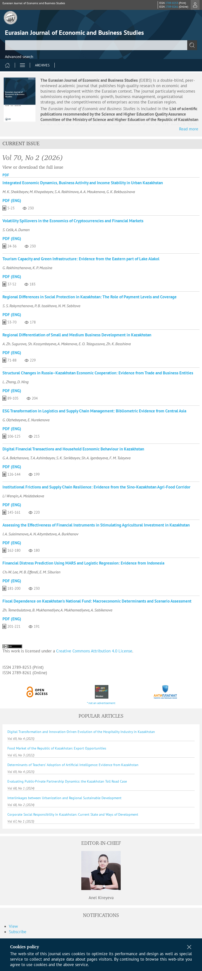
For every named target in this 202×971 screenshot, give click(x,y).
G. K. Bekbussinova (120, 191)
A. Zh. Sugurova (14, 343)
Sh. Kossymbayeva (42, 343)
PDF (5, 175)
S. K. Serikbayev (68, 457)
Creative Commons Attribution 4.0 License (94, 651)
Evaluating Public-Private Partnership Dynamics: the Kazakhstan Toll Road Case (67, 781)
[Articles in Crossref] (101, 692)
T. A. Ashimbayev (42, 457)
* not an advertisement (101, 703)
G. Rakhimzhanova (16, 267)
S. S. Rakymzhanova (17, 305)
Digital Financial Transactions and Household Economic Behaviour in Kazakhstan (73, 449)
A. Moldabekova (31, 495)
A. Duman (22, 229)
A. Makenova (67, 343)
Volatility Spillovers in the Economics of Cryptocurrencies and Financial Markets (72, 220)
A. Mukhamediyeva (74, 609)
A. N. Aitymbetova (43, 533)
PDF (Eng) (11, 200)
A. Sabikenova (101, 609)
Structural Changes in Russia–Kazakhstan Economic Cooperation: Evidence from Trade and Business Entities (97, 373)
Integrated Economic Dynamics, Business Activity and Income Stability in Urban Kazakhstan (82, 182)
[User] (195, 5)
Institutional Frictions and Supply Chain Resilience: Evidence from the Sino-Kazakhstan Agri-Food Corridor (96, 487)
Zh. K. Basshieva (118, 343)
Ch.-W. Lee (10, 571)
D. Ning (23, 381)
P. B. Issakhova (45, 305)
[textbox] (101, 45)
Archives (42, 65)
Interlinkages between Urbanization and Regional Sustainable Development (64, 798)
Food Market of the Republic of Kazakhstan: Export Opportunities (56, 748)
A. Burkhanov (68, 533)
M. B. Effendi (28, 571)
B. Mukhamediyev (45, 609)
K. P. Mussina (42, 267)
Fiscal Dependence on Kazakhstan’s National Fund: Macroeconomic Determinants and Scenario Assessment (96, 601)
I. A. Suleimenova (15, 533)
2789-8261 (171, 6)
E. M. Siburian (49, 571)
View (13, 926)
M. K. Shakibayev (15, 191)
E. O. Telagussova (92, 343)
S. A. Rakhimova (66, 191)
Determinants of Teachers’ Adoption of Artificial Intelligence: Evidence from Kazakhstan (72, 765)
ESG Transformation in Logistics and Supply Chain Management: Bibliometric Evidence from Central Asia (94, 411)
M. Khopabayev (41, 191)
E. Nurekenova (39, 419)
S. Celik (7, 229)
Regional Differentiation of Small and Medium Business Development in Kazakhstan (76, 335)
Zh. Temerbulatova (16, 609)
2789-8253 (171, 3)
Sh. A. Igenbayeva (94, 457)
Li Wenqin (10, 495)
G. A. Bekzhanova (15, 457)
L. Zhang (9, 381)
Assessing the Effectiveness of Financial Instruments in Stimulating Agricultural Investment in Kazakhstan (96, 525)
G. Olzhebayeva (14, 419)
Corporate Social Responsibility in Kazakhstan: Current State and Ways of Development (72, 814)
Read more (188, 129)
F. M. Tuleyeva (120, 457)
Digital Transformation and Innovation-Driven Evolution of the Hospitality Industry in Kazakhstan (81, 731)
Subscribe (17, 931)
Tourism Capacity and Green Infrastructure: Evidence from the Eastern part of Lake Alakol (80, 259)
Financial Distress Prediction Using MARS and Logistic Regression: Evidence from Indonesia (83, 563)
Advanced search (19, 56)
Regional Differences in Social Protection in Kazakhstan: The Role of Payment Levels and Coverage (89, 297)
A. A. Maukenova (92, 191)
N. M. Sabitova (69, 305)
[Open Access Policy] (37, 692)
